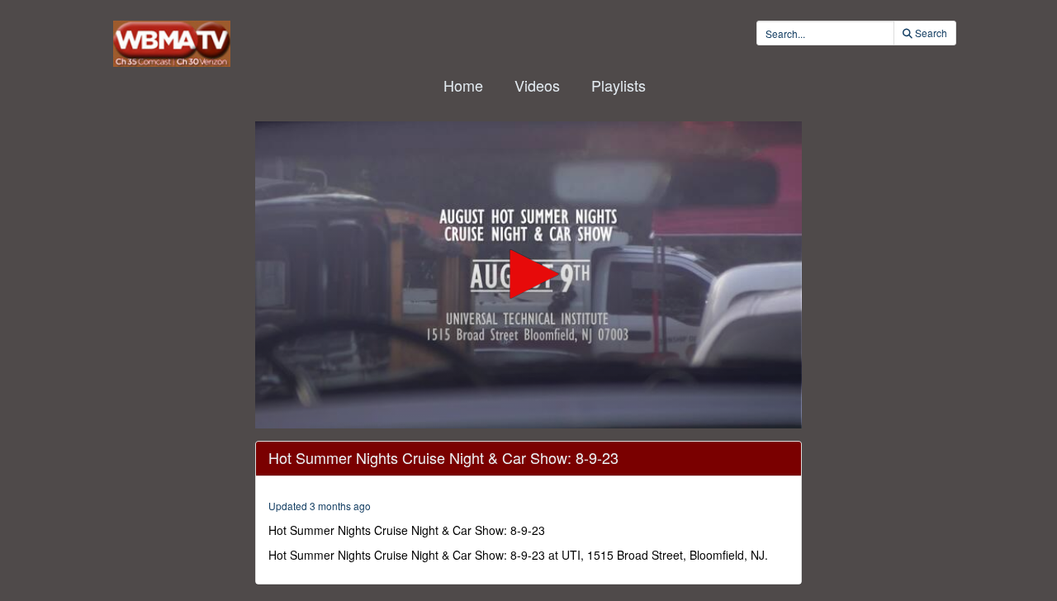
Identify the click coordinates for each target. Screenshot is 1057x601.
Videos (537, 85)
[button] (528, 274)
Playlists (618, 85)
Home (463, 85)
